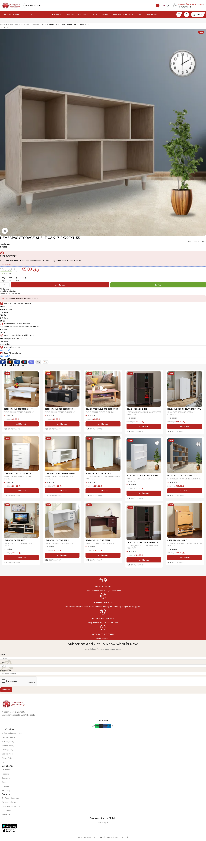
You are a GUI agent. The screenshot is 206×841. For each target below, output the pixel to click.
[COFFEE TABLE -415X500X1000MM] (62, 389)
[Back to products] (4, 27)
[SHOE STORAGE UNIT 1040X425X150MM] (184, 520)
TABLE (6, 412)
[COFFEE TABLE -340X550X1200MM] (21, 389)
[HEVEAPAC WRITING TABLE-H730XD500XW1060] (103, 520)
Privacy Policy (7, 758)
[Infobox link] (103, 584)
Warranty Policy (8, 741)
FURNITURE (13, 24)
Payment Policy (8, 745)
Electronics (6, 778)
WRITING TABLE (68, 543)
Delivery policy (7, 750)
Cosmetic (5, 786)
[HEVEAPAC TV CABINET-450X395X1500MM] (21, 520)
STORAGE (25, 24)
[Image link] (14, 703)
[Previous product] (1, 27)
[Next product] (7, 27)
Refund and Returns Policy (12, 733)
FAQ (3, 762)
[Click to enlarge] (5, 231)
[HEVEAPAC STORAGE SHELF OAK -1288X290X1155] (184, 455)
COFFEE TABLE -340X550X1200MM (18, 409)
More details (5, 350)
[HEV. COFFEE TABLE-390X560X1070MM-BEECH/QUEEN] (103, 389)
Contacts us (6, 810)
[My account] (186, 14)
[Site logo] (11, 5)
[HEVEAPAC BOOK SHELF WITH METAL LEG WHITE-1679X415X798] (184, 389)
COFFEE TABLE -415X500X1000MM (59, 409)
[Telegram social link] (19, 293)
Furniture (5, 774)
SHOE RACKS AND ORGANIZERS (148, 412)
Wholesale (6, 814)
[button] (21, 423)
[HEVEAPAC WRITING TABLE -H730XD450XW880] (62, 520)
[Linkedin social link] (16, 293)
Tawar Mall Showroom (11, 806)
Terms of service (8, 737)
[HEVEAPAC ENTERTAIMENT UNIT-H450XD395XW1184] (62, 453)
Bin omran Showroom (10, 802)
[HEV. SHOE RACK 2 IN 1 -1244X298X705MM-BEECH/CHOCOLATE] (144, 389)
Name (2, 654)
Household (6, 770)
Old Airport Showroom (10, 798)
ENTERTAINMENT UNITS (65, 476)
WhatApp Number (7, 670)
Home (2, 24)
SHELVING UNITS (39, 24)
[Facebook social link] (6, 293)
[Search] (157, 5)
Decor (4, 782)
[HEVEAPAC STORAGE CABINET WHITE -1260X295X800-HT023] (144, 455)
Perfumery (6, 790)
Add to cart (60, 285)
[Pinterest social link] (13, 293)
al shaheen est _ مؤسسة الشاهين (98, 837)
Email (2, 662)
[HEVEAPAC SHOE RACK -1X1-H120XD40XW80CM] (103, 453)
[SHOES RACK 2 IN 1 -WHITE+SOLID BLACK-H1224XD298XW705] (144, 522)
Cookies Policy (7, 754)
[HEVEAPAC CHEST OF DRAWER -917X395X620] (21, 453)
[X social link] (9, 293)
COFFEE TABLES (16, 412)
